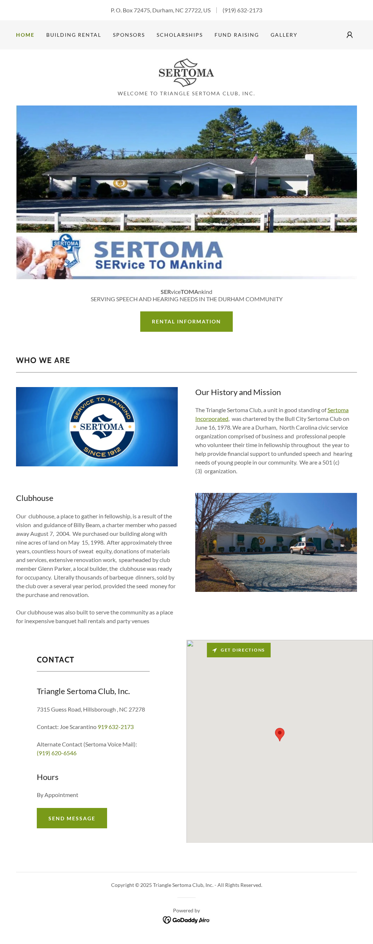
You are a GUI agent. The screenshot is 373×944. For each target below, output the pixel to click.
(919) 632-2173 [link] (242, 10)
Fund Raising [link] (237, 35)
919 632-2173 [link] (116, 726)
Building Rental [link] (73, 35)
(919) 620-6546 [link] (56, 752)
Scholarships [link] (180, 35)
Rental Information (186, 321)
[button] (349, 35)
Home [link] (25, 35)
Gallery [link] (284, 35)
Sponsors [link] (129, 35)
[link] (186, 71)
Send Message (71, 818)
